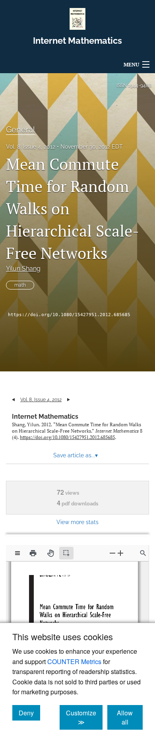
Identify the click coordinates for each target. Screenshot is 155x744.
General (20, 129)
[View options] (17, 553)
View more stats (77, 522)
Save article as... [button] (75, 455)
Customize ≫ (84, 717)
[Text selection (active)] (66, 553)
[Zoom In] (120, 553)
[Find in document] (143, 553)
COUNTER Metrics (74, 661)
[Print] (33, 553)
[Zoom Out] (112, 553)
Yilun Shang (23, 268)
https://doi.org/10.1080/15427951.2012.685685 (69, 314)
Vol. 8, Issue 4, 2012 (30, 147)
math (20, 285)
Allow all (130, 717)
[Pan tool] (50, 553)
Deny (29, 712)
